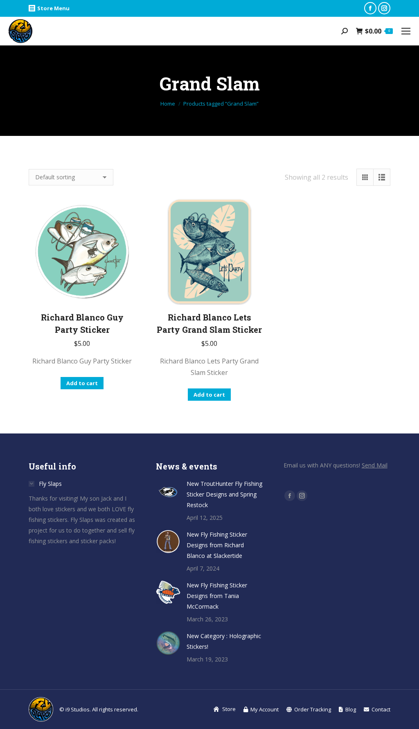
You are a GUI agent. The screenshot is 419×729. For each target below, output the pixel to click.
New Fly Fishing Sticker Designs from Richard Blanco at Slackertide (217, 545)
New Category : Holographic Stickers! (224, 641)
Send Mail (374, 465)
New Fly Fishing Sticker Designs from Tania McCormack (217, 595)
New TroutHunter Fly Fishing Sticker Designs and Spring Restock (224, 494)
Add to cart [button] (82, 383)
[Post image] (168, 490)
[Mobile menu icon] (406, 31)
